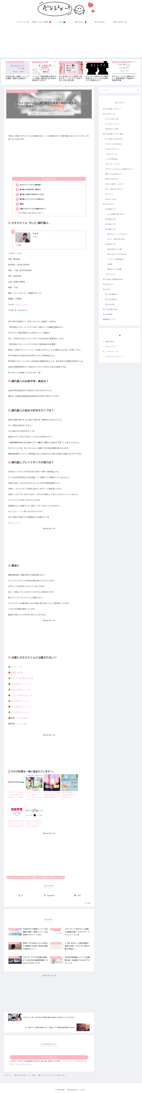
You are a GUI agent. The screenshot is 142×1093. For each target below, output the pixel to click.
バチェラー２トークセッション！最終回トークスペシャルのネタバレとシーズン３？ (34, 796)
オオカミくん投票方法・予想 (21, 678)
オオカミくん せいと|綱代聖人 (30, 185)
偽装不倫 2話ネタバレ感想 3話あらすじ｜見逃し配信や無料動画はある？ (16, 824)
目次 (47, 179)
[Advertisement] (71, 42)
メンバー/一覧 (16, 667)
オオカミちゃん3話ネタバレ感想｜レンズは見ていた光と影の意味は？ (34, 824)
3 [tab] (73, 86)
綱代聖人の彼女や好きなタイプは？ (32, 194)
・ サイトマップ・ (109, 346)
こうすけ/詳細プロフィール (21, 695)
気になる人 (39, 877)
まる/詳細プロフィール (19, 701)
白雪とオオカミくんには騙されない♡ (33, 208)
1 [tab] (66, 86)
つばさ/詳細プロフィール (20, 684)
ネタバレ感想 (22, 718)
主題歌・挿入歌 (16, 672)
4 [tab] (76, 86)
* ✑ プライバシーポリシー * (113, 356)
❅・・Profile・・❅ (110, 351)
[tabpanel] (17, 71)
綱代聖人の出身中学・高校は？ (30, 189)
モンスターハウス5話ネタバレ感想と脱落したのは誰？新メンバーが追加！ (16, 795)
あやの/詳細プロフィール (20, 706)
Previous (3, 72)
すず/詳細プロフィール (19, 712)
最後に (22, 204)
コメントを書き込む (49, 1057)
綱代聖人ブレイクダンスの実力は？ (32, 199)
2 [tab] (69, 86)
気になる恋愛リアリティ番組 (55, 877)
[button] (138, 90)
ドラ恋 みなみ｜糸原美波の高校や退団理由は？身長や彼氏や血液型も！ (52, 795)
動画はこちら (14, 523)
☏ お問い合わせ (109, 341)
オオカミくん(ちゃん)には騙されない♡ (21, 877)
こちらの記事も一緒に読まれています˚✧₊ (30, 213)
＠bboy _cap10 (21, 304)
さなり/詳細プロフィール (20, 689)
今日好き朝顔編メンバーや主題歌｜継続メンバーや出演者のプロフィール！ (69, 796)
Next (139, 72)
